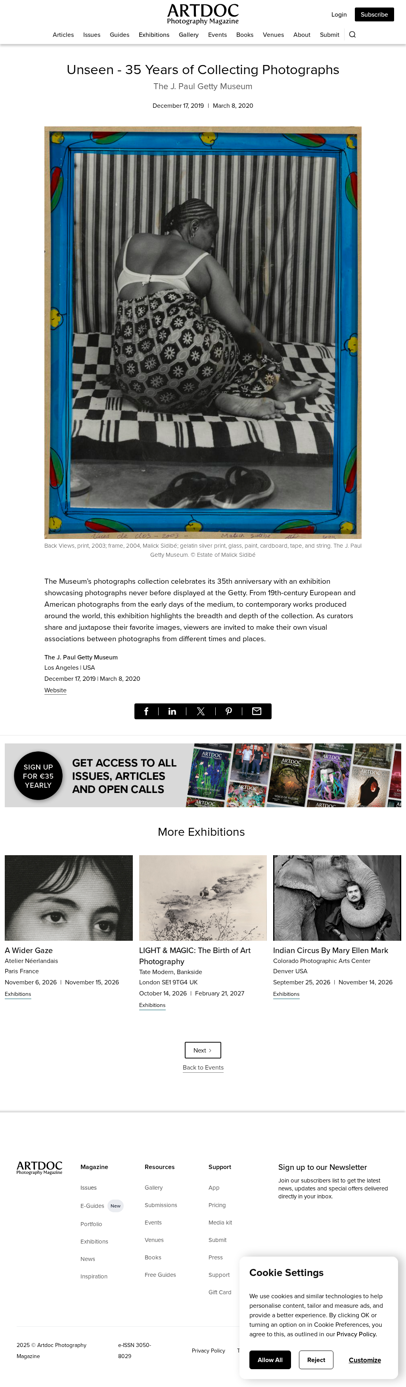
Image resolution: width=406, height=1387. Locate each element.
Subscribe (374, 14)
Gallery (189, 34)
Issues (91, 34)
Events (217, 34)
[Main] (203, 14)
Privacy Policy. (357, 1334)
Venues (273, 34)
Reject (316, 1359)
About (301, 34)
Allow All (270, 1359)
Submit (329, 34)
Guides (119, 34)
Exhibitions (154, 34)
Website (55, 690)
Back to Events (203, 1067)
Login (339, 14)
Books (244, 34)
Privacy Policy (208, 1351)
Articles (63, 34)
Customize (365, 1360)
